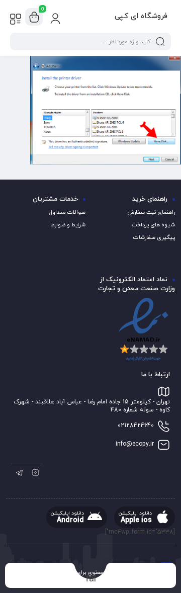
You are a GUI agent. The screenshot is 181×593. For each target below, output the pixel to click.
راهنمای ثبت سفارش (151, 212)
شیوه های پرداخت (153, 225)
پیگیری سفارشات (154, 237)
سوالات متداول (67, 212)
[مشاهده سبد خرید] (34, 17)
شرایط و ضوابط (68, 225)
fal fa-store (91, 578)
